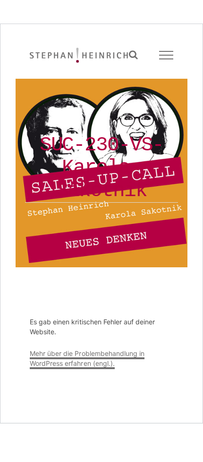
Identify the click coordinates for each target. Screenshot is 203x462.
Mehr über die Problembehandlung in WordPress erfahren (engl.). (87, 358)
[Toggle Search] (133, 54)
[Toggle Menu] (166, 55)
